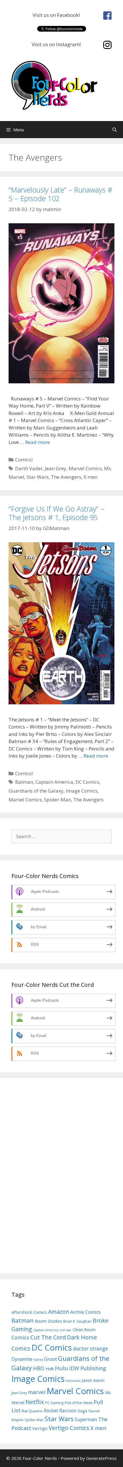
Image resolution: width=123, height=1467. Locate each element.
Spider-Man (57, 799)
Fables (38, 1360)
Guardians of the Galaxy (36, 790)
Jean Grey (55, 468)
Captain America (54, 782)
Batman (24, 782)
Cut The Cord (48, 1337)
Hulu (61, 1368)
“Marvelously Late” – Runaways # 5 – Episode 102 (60, 194)
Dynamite (21, 1359)
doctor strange (90, 1348)
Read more (37, 442)
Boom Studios (48, 1321)
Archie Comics (85, 1312)
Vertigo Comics (69, 1428)
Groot (50, 1359)
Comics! (24, 459)
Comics (20, 1337)
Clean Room (84, 1329)
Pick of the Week (78, 1402)
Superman (86, 1419)
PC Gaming (54, 1402)
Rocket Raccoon (60, 1410)
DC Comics (87, 782)
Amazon (58, 1311)
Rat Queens (32, 1410)
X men (91, 477)
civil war (65, 1330)
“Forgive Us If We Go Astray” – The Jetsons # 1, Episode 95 (56, 513)
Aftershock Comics (29, 1312)
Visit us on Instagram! (57, 44)
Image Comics (82, 790)
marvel (36, 1392)
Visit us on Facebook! (57, 15)
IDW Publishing (87, 1368)
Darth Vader (29, 468)
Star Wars (38, 477)
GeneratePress (101, 1458)
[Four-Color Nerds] (61, 84)
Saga (82, 1410)
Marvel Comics (85, 468)
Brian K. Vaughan (77, 1321)
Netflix (34, 1402)
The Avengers (66, 477)
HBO (38, 1368)
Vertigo (39, 1428)
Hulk (49, 1368)
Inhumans (73, 1381)
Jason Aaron (93, 1380)
